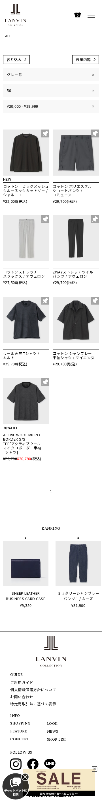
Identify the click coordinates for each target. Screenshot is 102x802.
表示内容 (83, 59)
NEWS (52, 731)
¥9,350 (26, 605)
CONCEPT (19, 739)
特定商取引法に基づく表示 (33, 703)
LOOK (52, 723)
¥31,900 (78, 605)
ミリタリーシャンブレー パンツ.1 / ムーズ (78, 595)
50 (51, 90)
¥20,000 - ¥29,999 (51, 106)
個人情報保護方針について (33, 689)
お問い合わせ (21, 696)
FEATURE (18, 731)
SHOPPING (20, 723)
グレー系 (51, 74)
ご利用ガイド (21, 682)
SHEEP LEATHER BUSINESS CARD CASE (25, 595)
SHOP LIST (56, 739)
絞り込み (14, 59)
